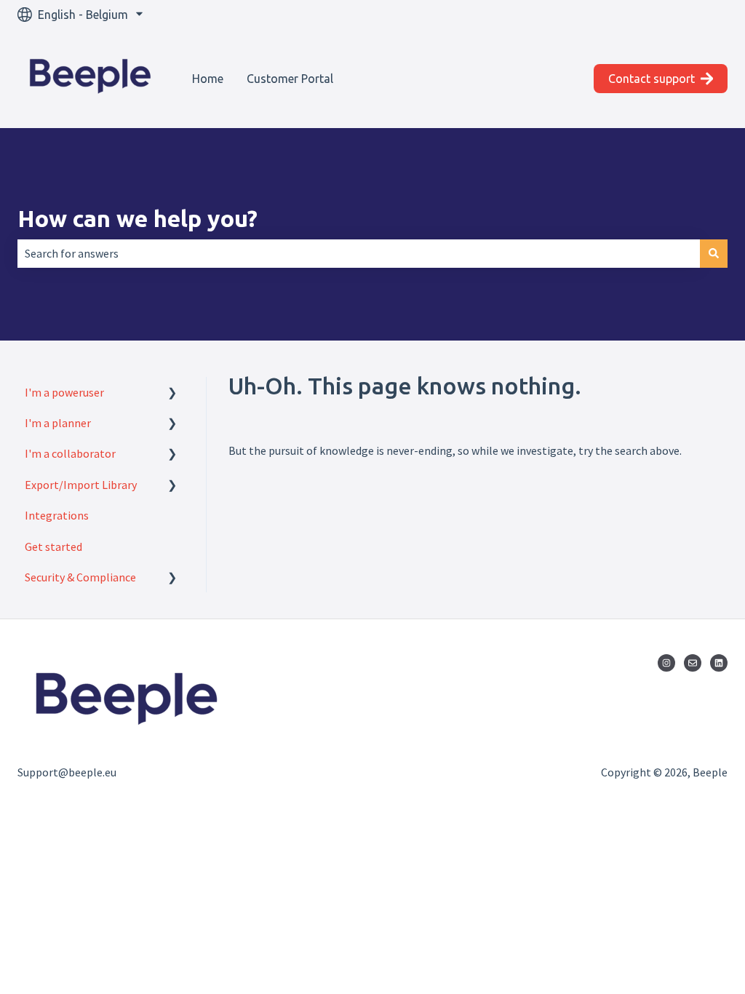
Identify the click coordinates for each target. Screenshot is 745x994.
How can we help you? (137, 218)
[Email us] (692, 663)
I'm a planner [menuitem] (58, 423)
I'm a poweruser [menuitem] (64, 392)
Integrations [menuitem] (57, 515)
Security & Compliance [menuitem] (80, 577)
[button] (172, 393)
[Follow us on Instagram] (666, 663)
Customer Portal (290, 78)
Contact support (651, 78)
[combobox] (358, 253)
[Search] (714, 253)
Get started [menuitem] (53, 546)
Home (207, 78)
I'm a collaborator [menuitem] (70, 453)
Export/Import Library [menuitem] (81, 484)
